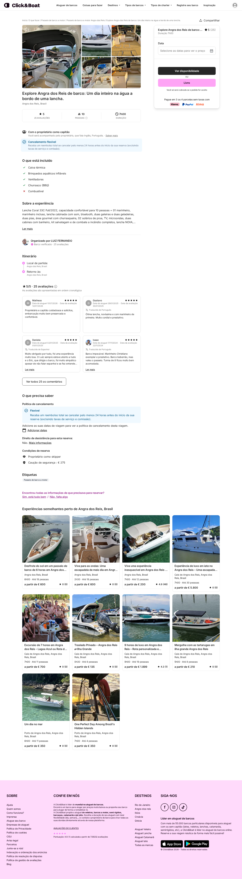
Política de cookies (17, 832)
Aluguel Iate (141, 841)
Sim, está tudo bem (34, 496)
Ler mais (27, 228)
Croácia (139, 816)
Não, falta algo (59, 496)
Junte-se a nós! (15, 848)
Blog (9, 864)
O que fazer (34, 20)
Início (24, 20)
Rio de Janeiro (142, 804)
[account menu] (235, 5)
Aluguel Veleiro (143, 829)
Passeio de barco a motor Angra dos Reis (86, 20)
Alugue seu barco (16, 820)
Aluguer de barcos (66, 5)
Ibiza (137, 812)
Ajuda (10, 804)
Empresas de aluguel (18, 824)
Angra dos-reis (143, 808)
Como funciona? (15, 812)
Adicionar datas (37, 430)
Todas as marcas (144, 845)
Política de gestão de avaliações (24, 860)
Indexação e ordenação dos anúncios (27, 852)
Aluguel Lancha (143, 833)
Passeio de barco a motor (53, 20)
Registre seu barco (187, 5)
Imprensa (12, 816)
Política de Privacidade (19, 828)
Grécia (138, 820)
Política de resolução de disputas (24, 856)
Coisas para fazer (93, 5)
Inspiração (209, 5)
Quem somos (14, 808)
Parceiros (12, 844)
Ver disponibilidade (187, 71)
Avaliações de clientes (66, 828)
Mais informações (40, 442)
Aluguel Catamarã (144, 837)
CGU (9, 836)
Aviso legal (12, 840)
